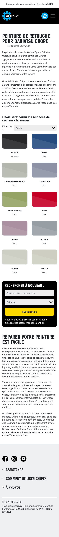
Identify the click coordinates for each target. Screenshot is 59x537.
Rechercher (29, 311)
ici (42, 322)
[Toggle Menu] (52, 15)
